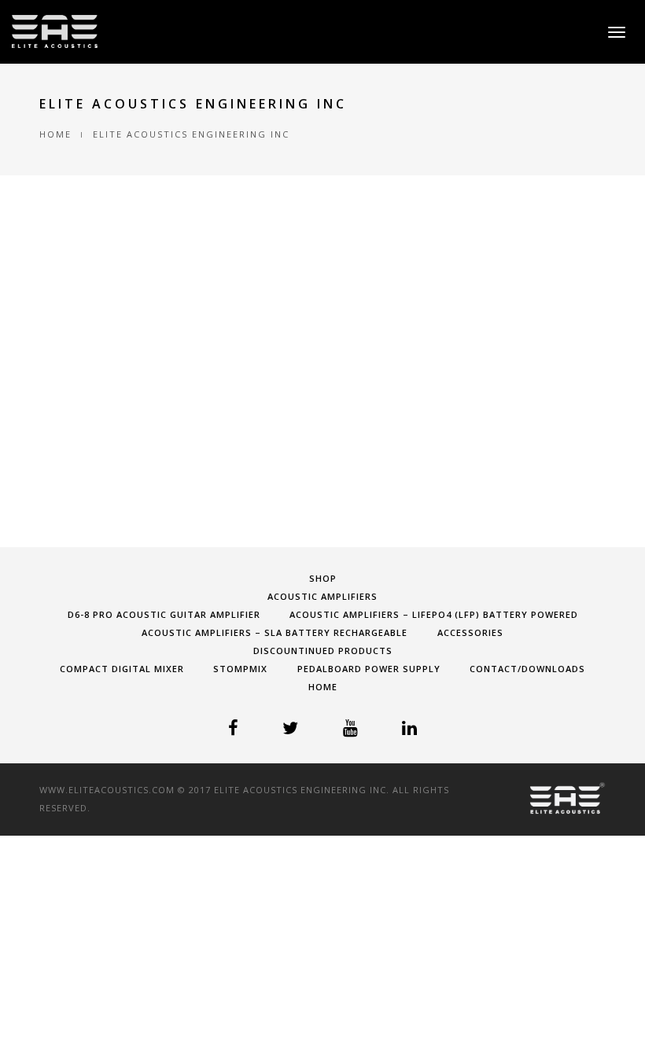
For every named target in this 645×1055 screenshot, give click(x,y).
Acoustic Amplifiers (322, 596)
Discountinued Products (323, 650)
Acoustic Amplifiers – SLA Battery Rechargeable (274, 632)
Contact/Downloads (527, 669)
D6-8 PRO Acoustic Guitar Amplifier (164, 614)
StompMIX (240, 669)
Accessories (470, 632)
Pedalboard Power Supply (368, 669)
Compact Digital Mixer (122, 669)
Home (55, 134)
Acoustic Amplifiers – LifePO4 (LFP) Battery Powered (433, 614)
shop (323, 578)
